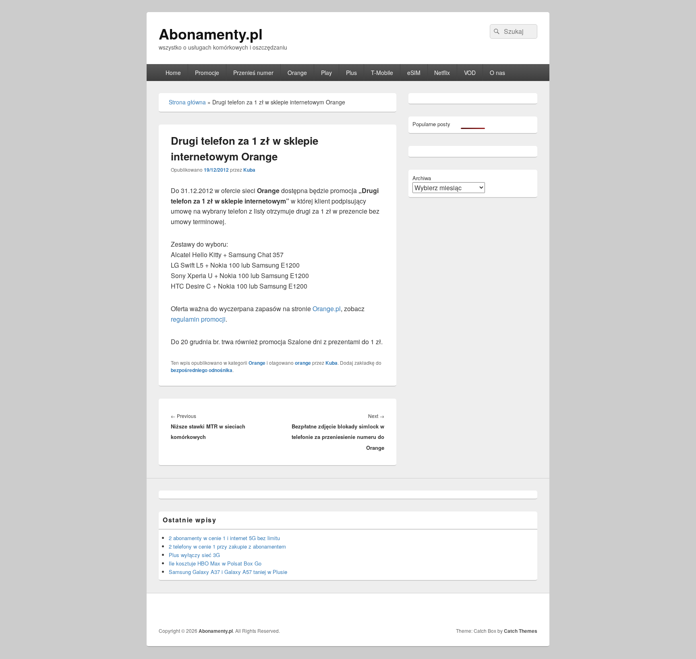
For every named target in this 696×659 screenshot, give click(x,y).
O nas (497, 73)
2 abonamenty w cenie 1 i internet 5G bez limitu (224, 538)
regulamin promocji (198, 319)
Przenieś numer (253, 73)
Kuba (249, 169)
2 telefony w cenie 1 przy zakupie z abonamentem (227, 546)
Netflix (442, 73)
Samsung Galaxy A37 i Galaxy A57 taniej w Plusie (228, 572)
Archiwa (421, 178)
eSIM (413, 73)
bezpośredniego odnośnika (201, 370)
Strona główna (187, 102)
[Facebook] (530, 610)
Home (173, 73)
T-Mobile (382, 73)
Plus (351, 73)
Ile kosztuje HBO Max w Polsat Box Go (215, 563)
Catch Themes (520, 630)
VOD (470, 73)
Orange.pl (326, 308)
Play (326, 73)
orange (303, 362)
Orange (297, 73)
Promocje (207, 73)
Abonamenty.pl (211, 33)
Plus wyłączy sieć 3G (194, 555)
